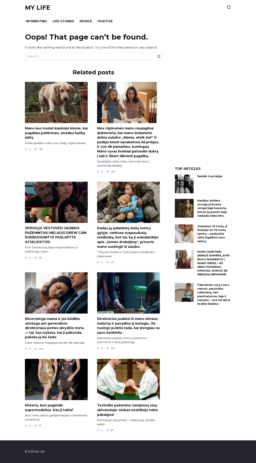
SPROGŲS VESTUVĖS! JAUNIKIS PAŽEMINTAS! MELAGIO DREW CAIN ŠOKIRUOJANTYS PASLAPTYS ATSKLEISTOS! (56, 235)
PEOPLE (86, 21)
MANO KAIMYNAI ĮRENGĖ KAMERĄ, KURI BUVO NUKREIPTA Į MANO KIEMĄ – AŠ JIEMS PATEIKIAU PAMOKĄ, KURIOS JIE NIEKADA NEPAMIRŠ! (213, 263)
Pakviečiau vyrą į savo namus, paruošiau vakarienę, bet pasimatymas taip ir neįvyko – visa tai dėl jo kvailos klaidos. (213, 294)
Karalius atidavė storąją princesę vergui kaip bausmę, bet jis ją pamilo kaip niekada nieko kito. (212, 208)
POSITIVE (105, 21)
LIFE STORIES (63, 21)
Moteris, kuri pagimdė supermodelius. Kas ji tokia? (49, 407)
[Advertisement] (203, 98)
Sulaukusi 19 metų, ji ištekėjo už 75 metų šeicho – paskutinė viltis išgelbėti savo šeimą (212, 234)
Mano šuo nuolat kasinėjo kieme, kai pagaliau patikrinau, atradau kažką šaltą (56, 132)
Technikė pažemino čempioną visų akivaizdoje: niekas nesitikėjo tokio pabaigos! (127, 409)
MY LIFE (37, 7)
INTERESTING (36, 21)
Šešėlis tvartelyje (209, 176)
